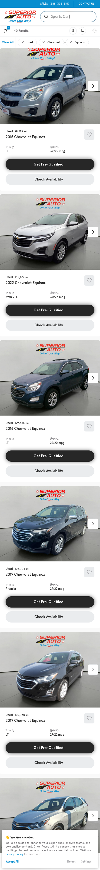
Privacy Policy (14, 854)
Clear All (8, 42)
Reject (71, 861)
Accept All (12, 861)
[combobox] (68, 16)
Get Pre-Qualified (48, 164)
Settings (86, 861)
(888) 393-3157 (54, 3)
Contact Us (86, 3)
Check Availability (48, 179)
